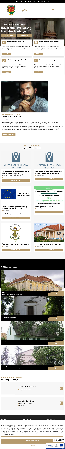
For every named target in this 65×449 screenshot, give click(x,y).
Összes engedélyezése (32, 440)
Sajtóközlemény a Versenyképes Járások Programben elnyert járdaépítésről (48, 172)
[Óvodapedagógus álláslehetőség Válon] (16, 232)
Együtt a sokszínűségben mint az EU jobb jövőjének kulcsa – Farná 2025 (15, 207)
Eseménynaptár (24, 35)
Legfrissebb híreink (8, 35)
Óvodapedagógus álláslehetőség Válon (15, 244)
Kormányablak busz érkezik (44, 207)
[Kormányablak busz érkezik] (49, 195)
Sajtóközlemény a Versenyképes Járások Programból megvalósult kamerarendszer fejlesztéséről (15, 173)
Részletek (4, 436)
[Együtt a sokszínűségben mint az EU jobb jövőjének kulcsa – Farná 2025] (16, 195)
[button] (53, 10)
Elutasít (32, 445)
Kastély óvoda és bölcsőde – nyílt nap (48, 244)
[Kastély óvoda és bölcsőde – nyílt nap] (49, 232)
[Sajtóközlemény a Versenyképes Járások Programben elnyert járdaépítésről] (49, 160)
